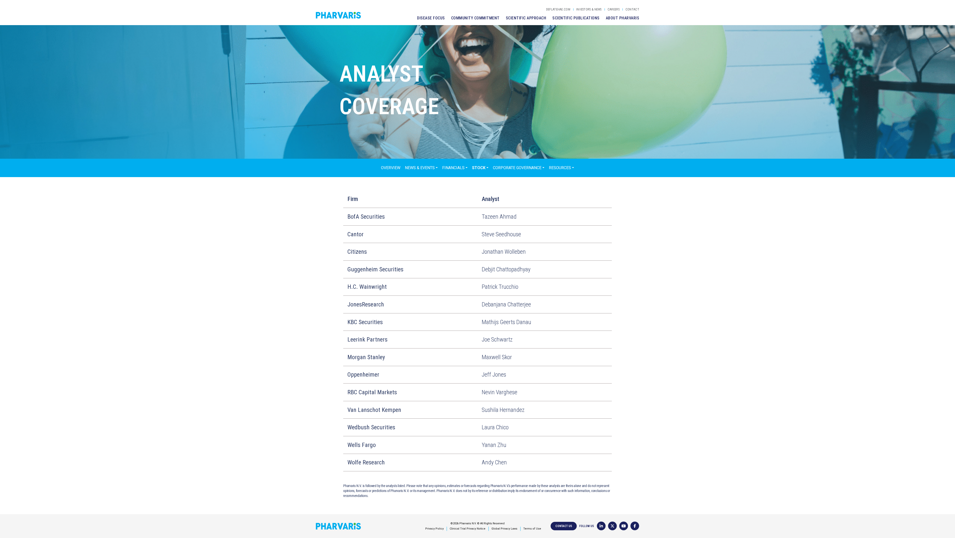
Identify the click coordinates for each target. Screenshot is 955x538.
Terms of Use (532, 528)
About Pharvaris (622, 18)
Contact (632, 9)
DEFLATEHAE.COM (558, 9)
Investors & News (589, 9)
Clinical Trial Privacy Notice (467, 528)
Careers (614, 9)
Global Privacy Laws (504, 528)
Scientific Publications (576, 18)
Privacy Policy (434, 528)
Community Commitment (475, 18)
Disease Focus (431, 18)
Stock (478, 167)
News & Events (420, 167)
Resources (560, 167)
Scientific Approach (526, 18)
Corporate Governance (517, 167)
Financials (453, 167)
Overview (390, 167)
